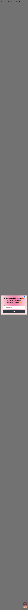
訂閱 (14, 311)
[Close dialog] (25, 297)
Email (4, 305)
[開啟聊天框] (25, 607)
